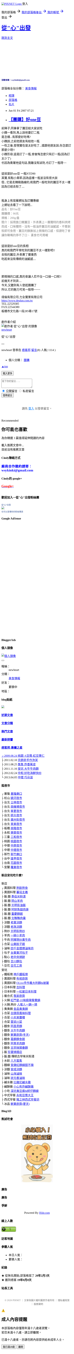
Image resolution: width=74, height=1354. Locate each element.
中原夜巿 (16, 845)
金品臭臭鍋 (20, 1008)
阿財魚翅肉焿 (20, 909)
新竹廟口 (16, 854)
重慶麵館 (17, 913)
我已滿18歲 (9, 1347)
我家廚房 (19, 995)
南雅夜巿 (16, 828)
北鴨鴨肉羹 (18, 918)
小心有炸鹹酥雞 (23, 1086)
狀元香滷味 (18, 1077)
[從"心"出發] (2, 508)
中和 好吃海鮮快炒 (29, 773)
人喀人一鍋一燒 (27, 1004)
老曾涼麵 (16, 922)
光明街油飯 (18, 905)
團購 (26, 360)
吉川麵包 (16, 961)
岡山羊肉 (17, 900)
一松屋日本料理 (26, 991)
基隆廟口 (16, 793)
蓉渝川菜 (16, 1021)
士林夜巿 (16, 802)
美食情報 (31, 88)
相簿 (11, 95)
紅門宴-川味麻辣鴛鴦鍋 (25, 1000)
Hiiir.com (44, 1212)
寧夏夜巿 (16, 811)
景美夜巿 (16, 824)
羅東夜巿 (16, 867)
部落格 (13, 100)
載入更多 (7, 373)
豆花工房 (16, 965)
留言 (34, 350)
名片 (11, 104)
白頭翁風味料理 (21, 1013)
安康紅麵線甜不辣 (22, 1065)
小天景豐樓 (18, 1017)
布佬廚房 (22, 978)
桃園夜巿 (16, 841)
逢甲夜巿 (16, 858)
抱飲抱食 (22, 887)
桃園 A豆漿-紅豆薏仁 (31, 755)
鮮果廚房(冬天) (20, 1034)
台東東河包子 (19, 952)
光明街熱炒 (18, 931)
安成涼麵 (16, 1069)
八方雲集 (16, 1060)
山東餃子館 (18, 944)
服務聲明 (38, 1304)
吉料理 (20, 987)
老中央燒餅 (18, 957)
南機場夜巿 (18, 806)
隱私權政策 (64, 1300)
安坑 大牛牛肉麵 (28, 768)
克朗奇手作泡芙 (28, 760)
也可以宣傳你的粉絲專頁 (12, 512)
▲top (4, 366)
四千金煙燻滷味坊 (22, 948)
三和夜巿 (16, 836)
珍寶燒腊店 (15, 1052)
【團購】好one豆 (25, 119)
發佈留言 (7, 395)
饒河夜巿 (16, 798)
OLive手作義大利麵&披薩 (32, 982)
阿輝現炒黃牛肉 (21, 939)
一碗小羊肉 (18, 935)
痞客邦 (26, 350)
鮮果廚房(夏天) (20, 1103)
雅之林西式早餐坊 (27, 1099)
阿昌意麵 (16, 1026)
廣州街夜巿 (18, 819)
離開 (20, 1347)
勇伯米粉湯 (18, 896)
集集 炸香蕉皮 (27, 764)
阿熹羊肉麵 (18, 1043)
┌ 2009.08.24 (9, 755)
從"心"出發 (16, 28)
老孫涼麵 (16, 926)
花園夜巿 (16, 862)
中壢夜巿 (16, 849)
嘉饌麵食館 (18, 1039)
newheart (6, 329)
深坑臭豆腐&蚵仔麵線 (25, 1090)
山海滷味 (16, 1073)
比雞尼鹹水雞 (22, 1082)
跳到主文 (7, 37)
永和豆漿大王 (25, 1095)
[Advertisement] (12, 578)
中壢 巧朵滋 (25, 777)
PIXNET (17, 1300)
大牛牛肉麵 (18, 1030)
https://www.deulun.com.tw (17, 300)
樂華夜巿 (16, 832)
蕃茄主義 (22, 892)
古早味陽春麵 (19, 1047)
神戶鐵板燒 (20, 974)
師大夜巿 (16, 815)
